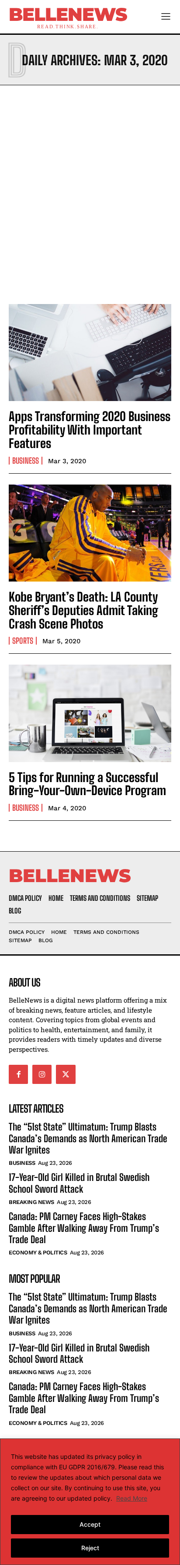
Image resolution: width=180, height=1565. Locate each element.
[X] (65, 1074)
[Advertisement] (90, 192)
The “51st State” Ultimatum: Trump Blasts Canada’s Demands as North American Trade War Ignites (88, 1138)
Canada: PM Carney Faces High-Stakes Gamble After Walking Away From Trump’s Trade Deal (84, 1228)
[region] (90, 1501)
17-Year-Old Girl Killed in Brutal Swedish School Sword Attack (79, 1182)
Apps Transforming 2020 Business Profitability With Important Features (89, 430)
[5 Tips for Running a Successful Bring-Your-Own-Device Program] (90, 713)
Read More (131, 1498)
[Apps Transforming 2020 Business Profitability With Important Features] (90, 352)
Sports (22, 641)
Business (25, 461)
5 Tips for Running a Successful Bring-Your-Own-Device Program (87, 784)
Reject (90, 1548)
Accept (90, 1524)
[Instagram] (42, 1074)
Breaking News (31, 1202)
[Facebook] (18, 1074)
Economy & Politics (38, 1252)
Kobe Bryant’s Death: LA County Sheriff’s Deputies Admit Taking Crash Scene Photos (83, 610)
